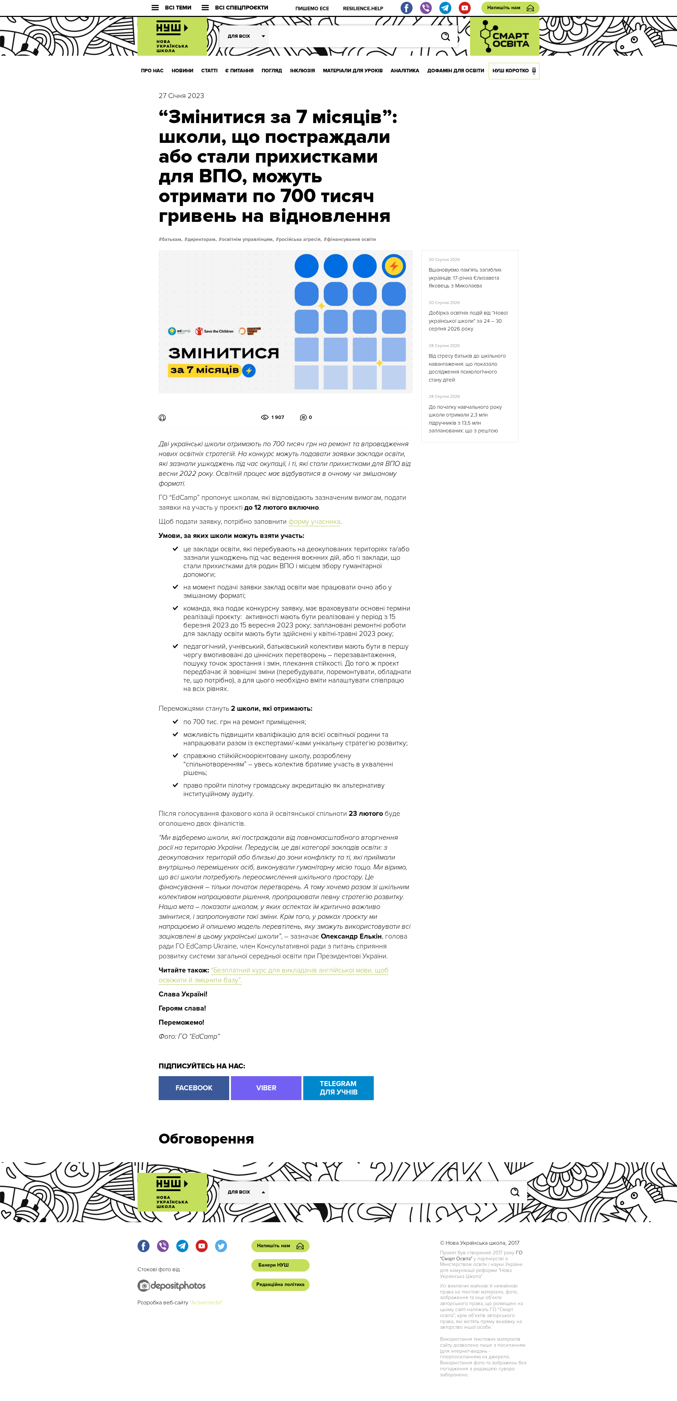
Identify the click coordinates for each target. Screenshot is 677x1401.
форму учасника (314, 521)
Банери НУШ (273, 1265)
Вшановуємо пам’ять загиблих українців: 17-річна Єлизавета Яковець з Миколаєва (465, 278)
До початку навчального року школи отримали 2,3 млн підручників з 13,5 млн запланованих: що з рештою (465, 419)
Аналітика (405, 71)
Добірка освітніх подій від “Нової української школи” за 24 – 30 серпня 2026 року (468, 321)
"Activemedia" (206, 1302)
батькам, (172, 239)
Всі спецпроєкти (241, 8)
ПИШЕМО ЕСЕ (312, 9)
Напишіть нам (503, 8)
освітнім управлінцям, (248, 239)
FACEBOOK (194, 1088)
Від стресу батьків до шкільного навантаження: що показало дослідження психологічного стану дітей (467, 368)
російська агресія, (300, 239)
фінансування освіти (351, 239)
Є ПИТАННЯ (239, 71)
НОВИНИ (182, 71)
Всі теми (178, 8)
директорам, (202, 239)
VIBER (266, 1088)
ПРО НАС (152, 71)
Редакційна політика (280, 1284)
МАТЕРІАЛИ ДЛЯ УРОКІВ (353, 71)
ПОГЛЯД (272, 71)
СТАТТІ (209, 71)
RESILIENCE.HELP (363, 9)
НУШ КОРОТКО (511, 71)
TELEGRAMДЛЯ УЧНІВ (339, 1088)
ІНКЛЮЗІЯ (302, 71)
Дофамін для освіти (455, 71)
